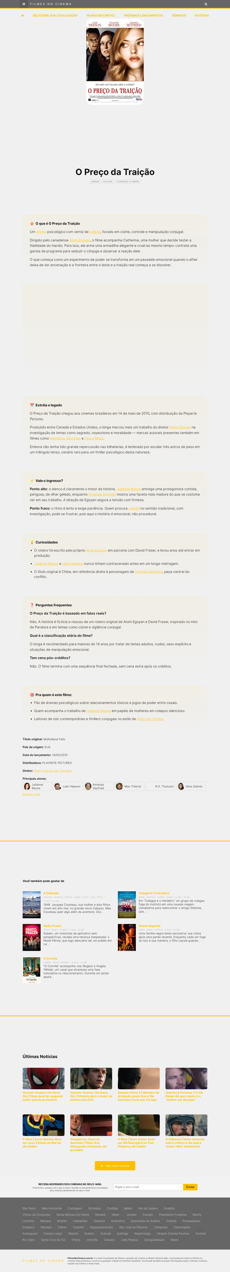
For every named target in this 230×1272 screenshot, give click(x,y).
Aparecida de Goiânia (145, 1220)
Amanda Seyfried (102, 494)
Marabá (100, 1213)
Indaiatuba (80, 1220)
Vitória (76, 1238)
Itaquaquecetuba (101, 1226)
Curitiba (112, 1207)
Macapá (46, 1226)
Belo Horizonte (52, 1207)
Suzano (89, 1232)
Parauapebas (191, 1220)
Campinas (160, 1226)
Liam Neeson (72, 563)
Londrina (28, 1220)
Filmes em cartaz (101, 15)
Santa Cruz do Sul (53, 1238)
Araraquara (30, 1232)
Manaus (45, 1220)
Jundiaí (131, 1213)
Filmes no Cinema (51, 4)
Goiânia (171, 1220)
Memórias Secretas (65, 438)
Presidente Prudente (173, 1213)
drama (41, 232)
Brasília (62, 1220)
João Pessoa (129, 1238)
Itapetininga (142, 1232)
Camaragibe (182, 1226)
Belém (128, 1207)
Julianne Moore (129, 489)
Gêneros (179, 15)
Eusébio (169, 1207)
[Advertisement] (115, 138)
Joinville (92, 1238)
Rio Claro (28, 1238)
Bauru (175, 1238)
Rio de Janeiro (148, 1207)
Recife (197, 1213)
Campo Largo (53, 1232)
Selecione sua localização (55, 15)
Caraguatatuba (154, 1238)
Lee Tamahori (63, 770)
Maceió (73, 1232)
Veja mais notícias (116, 1166)
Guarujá (105, 1232)
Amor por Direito (150, 719)
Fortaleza (94, 1207)
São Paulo (29, 1207)
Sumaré (201, 1232)
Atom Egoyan (79, 240)
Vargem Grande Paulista (173, 1232)
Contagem (75, 1207)
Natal (116, 1213)
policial (94, 232)
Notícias (202, 15)
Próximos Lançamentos (143, 15)
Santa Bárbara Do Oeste (72, 1213)
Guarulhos (118, 1220)
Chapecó (28, 1226)
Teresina (99, 1220)
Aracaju (147, 1213)
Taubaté (78, 1226)
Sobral (62, 1226)
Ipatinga (122, 1232)
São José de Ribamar (133, 1226)
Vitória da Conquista (36, 1213)
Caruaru (109, 1238)
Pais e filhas (93, 438)
